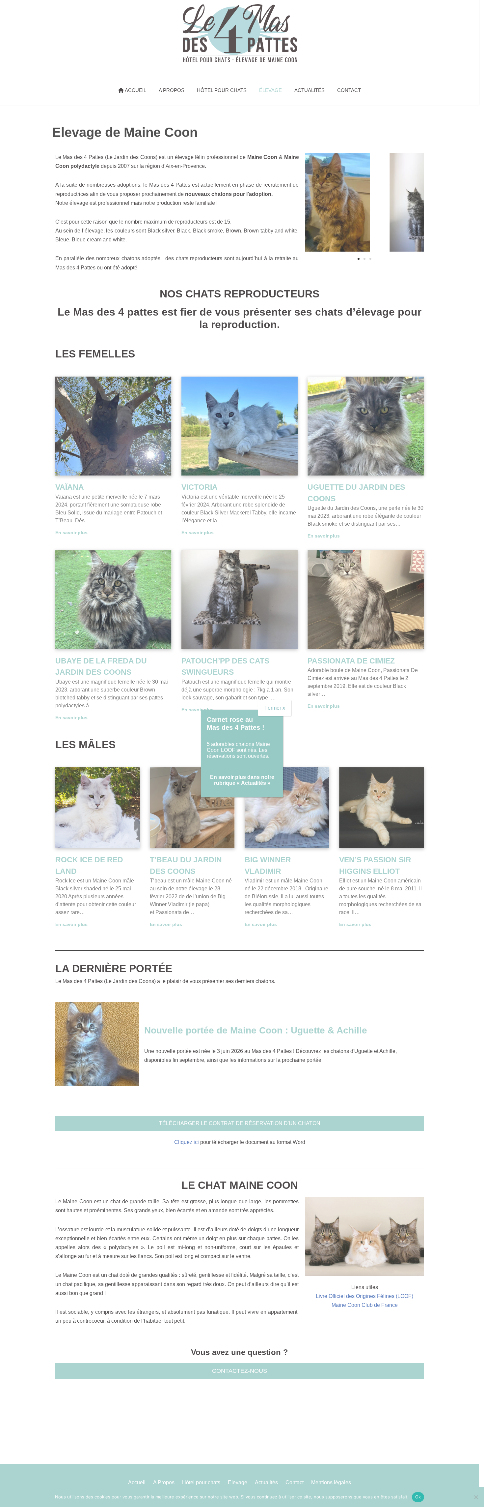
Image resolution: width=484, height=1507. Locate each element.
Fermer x (274, 708)
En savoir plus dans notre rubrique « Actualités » (242, 780)
